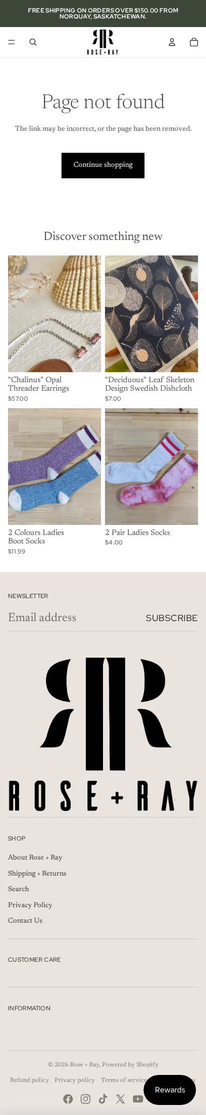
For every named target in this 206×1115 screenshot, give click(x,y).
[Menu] (11, 42)
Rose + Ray (84, 1065)
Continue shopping (103, 165)
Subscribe (172, 618)
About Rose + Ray (35, 858)
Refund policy (29, 1080)
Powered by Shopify (130, 1065)
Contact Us (25, 921)
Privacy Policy (30, 905)
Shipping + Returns (37, 874)
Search (18, 889)
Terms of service (124, 1080)
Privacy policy (74, 1080)
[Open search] (33, 42)
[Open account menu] (172, 42)
